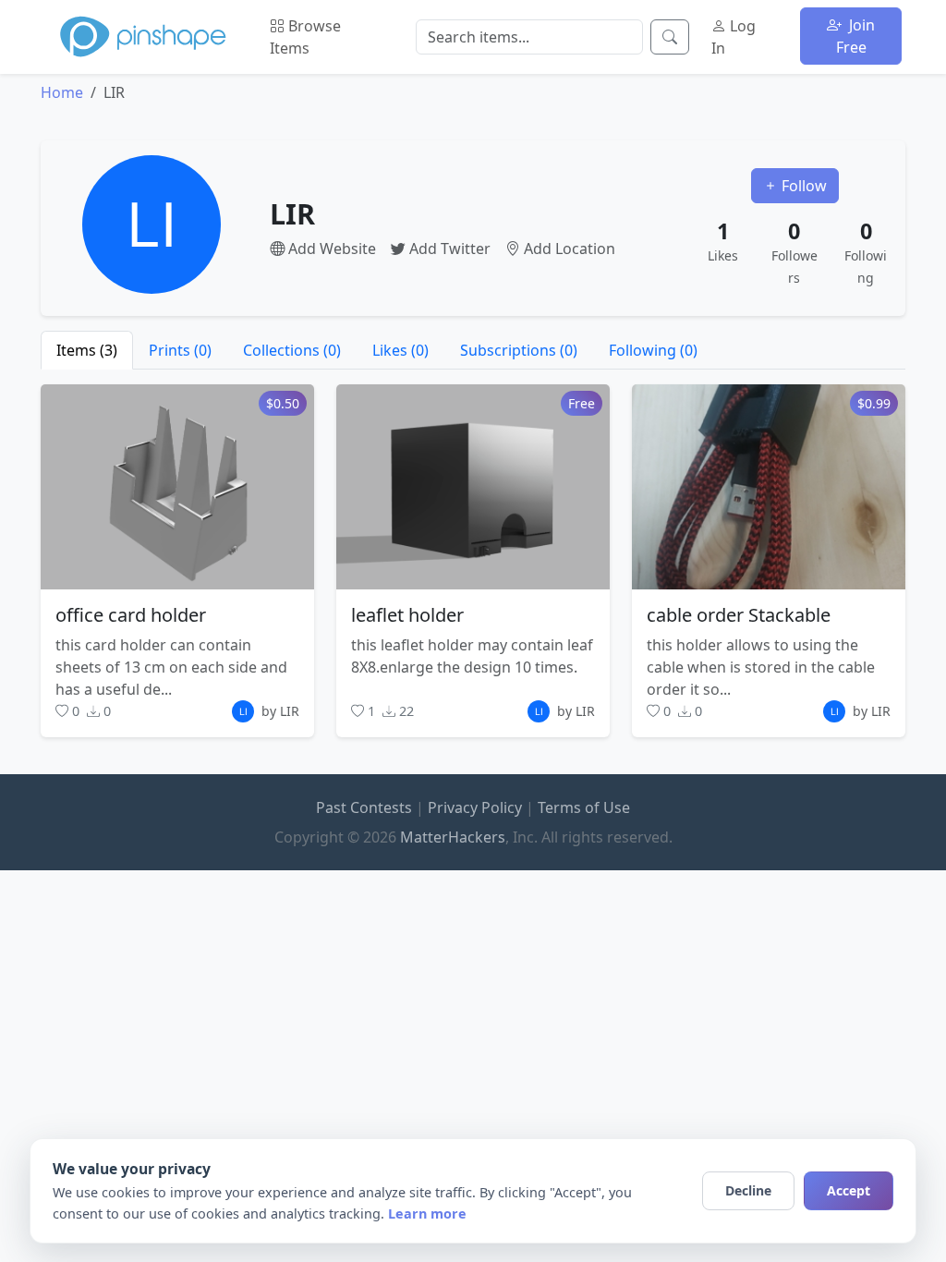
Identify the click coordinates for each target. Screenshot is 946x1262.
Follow (802, 186)
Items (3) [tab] (86, 350)
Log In (733, 37)
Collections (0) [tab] (292, 350)
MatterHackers (452, 837)
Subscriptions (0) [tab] (518, 350)
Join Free (856, 36)
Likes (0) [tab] (400, 350)
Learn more (427, 1213)
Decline (748, 1190)
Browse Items (305, 37)
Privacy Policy (475, 807)
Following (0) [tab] (653, 350)
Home (62, 92)
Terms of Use (584, 807)
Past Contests (364, 807)
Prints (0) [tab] (180, 350)
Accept (848, 1190)
